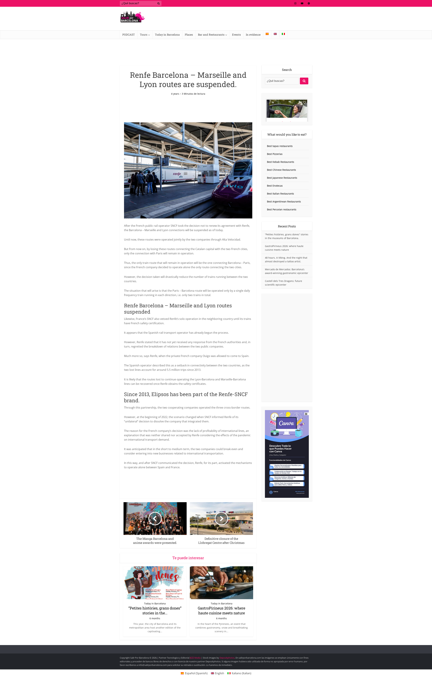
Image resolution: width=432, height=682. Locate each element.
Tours (143, 34)
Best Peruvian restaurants (281, 209)
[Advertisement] (287, 347)
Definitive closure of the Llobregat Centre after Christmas (212, 647)
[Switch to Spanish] (267, 33)
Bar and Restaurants (211, 34)
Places (189, 34)
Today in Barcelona (167, 34)
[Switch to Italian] (283, 33)
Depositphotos (227, 657)
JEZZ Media (195, 657)
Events (236, 34)
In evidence (253, 34)
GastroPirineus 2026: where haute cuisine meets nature (221, 610)
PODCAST (128, 34)
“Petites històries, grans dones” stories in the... (154, 610)
